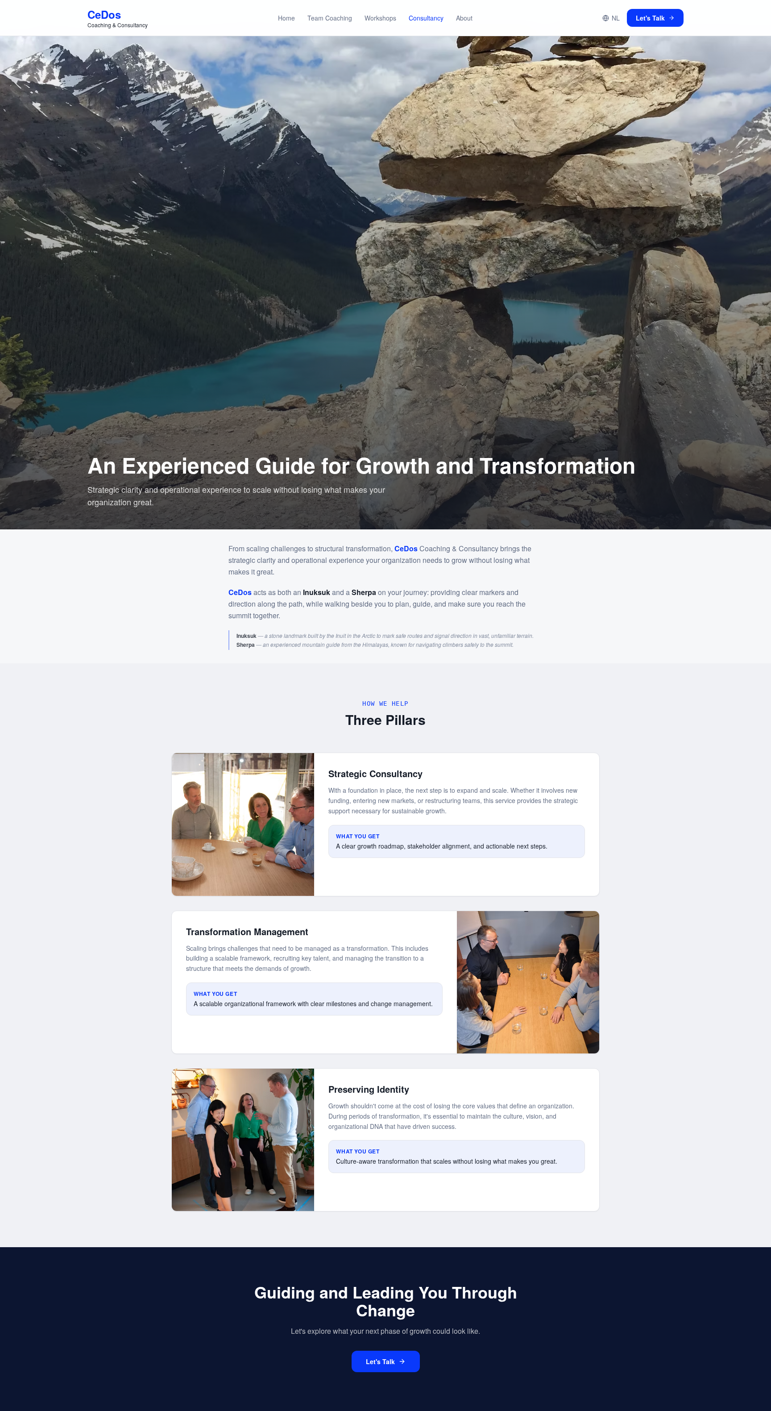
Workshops (380, 17)
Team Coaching (329, 17)
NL (616, 17)
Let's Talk (650, 17)
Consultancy (426, 17)
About (464, 17)
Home (286, 17)
